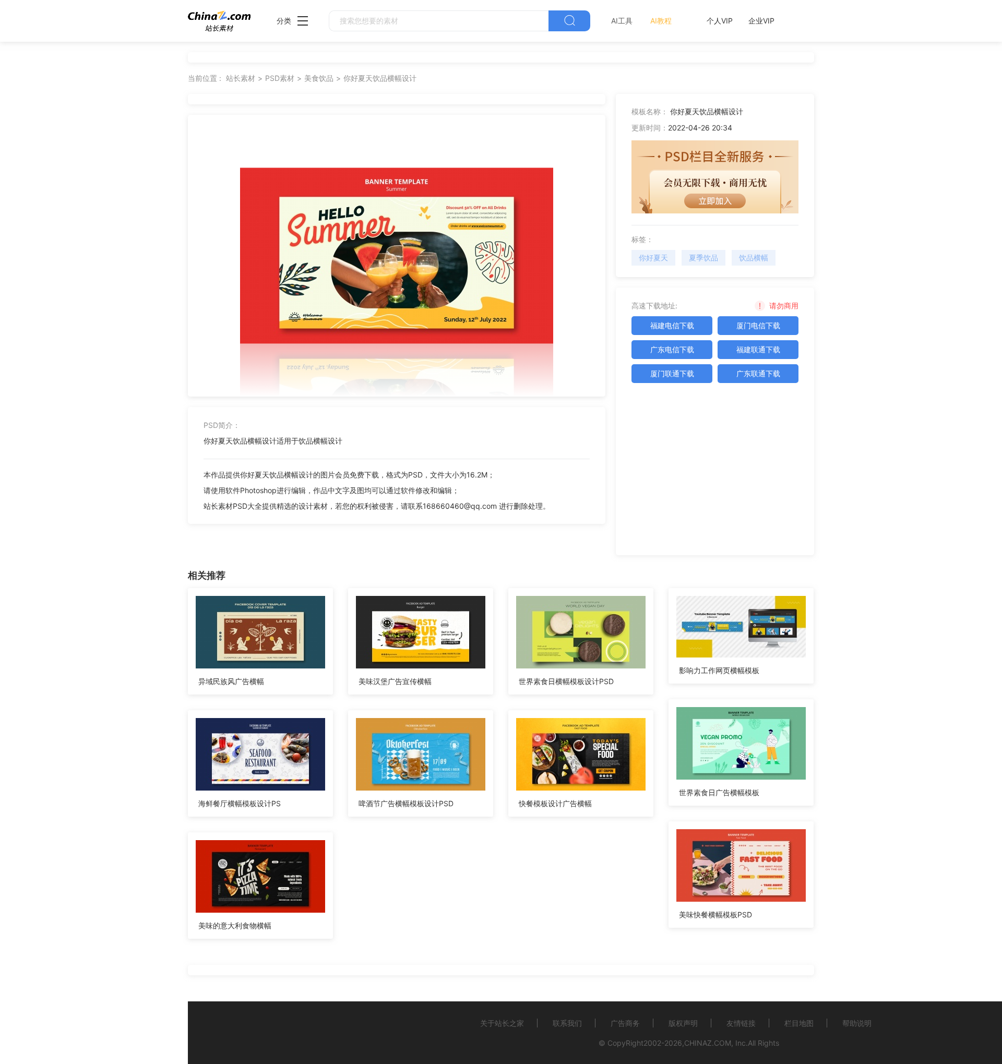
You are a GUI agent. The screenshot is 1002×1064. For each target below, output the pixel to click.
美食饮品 (318, 78)
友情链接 (741, 1023)
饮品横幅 (753, 257)
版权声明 (683, 1023)
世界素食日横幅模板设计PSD (566, 681)
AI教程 (661, 20)
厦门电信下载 (758, 325)
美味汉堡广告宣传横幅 (395, 681)
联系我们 (567, 1023)
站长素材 (240, 78)
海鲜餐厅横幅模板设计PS (239, 803)
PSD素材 (279, 78)
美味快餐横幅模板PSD (715, 914)
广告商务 (625, 1023)
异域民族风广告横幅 (231, 681)
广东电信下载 (672, 349)
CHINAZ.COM (707, 1042)
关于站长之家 (502, 1023)
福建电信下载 (672, 325)
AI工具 (622, 20)
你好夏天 (653, 257)
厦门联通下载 (672, 373)
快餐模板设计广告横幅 (555, 803)
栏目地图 (799, 1023)
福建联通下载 (758, 349)
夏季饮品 (703, 257)
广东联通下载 (758, 373)
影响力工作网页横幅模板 (719, 670)
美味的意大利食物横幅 (234, 925)
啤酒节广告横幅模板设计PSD (406, 803)
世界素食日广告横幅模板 (719, 792)
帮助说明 (857, 1023)
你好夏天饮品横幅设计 (379, 78)
